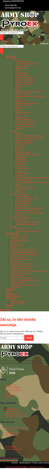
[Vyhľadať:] (12, 338)
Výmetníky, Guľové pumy (21, 264)
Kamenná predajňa (13, 390)
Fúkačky (19, 150)
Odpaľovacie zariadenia (20, 273)
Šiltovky (19, 108)
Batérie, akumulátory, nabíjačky (29, 208)
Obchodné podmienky (14, 413)
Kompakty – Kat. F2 (19, 236)
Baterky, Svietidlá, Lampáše (27, 154)
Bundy (18, 89)
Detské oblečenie (23, 94)
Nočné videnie (22, 161)
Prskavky (14, 243)
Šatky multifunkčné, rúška (27, 103)
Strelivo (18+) (21, 229)
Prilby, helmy (21, 117)
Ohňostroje (10, 395)
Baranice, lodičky (23, 105)
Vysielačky (20, 166)
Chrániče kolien (22, 168)
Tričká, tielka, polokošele (27, 64)
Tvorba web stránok (40, 463)
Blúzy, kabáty (21, 68)
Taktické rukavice (23, 112)
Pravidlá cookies (36, 467)
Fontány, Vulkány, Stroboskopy (23, 250)
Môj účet (9, 430)
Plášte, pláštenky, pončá (26, 122)
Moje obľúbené (11, 435)
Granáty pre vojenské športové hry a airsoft (29, 271)
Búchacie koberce (18, 257)
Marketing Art (25, 463)
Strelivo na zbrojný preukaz (27, 231)
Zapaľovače (21, 175)
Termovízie (20, 159)
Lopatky (19, 171)
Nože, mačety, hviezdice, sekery (29, 136)
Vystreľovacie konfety (20, 268)
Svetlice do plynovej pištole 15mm (25, 280)
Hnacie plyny (21, 206)
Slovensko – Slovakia (25, 187)
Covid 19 (19, 133)
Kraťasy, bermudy (23, 85)
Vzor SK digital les (24, 61)
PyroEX (15, 463)
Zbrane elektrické (23, 201)
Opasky (19, 110)
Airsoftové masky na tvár (27, 210)
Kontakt (8, 397)
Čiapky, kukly (21, 101)
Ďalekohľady (21, 157)
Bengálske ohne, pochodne (22, 259)
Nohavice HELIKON (24, 78)
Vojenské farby (22, 173)
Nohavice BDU (22, 75)
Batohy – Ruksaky (23, 143)
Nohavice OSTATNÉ (24, 82)
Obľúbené (5, 41)
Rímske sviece (16, 245)
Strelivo (13, 226)
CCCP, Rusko (21, 189)
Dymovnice (15, 261)
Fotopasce (20, 164)
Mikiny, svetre (22, 66)
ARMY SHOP (10, 385)
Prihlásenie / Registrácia (16, 428)
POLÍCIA (19, 129)
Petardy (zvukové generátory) (23, 252)
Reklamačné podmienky (15, 416)
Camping (19, 147)
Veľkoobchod (11, 409)
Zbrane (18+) (21, 220)
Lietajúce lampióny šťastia (21, 266)
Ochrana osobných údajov (16, 467)
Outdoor (14, 131)
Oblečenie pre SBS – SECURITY (29, 92)
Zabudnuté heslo (12, 432)
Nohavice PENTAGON (25, 80)
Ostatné (19, 192)
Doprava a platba (12, 411)
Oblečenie (14, 59)
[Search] (2, 37)
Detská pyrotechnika (19, 240)
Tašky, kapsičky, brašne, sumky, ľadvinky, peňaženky (29, 139)
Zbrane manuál (22, 196)
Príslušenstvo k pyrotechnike (23, 285)
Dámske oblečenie (24, 119)
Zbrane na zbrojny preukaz (27, 222)
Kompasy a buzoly (23, 152)
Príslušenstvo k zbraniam (27, 224)
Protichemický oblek (25, 124)
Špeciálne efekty (17, 275)
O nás (7, 392)
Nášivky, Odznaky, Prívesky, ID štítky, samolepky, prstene (31, 179)
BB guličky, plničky (24, 203)
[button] (27, 57)
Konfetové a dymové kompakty (23, 254)
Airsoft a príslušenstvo (20, 194)
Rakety (13, 247)
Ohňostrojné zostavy (19, 282)
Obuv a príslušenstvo (25, 126)
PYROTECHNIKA (12, 388)
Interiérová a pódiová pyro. (22, 278)
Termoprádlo (21, 73)
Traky (18, 115)
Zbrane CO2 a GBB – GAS (27, 199)
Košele (19, 87)
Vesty (18, 71)
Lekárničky (20, 145)
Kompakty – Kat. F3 (19, 238)
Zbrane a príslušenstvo (20, 217)
